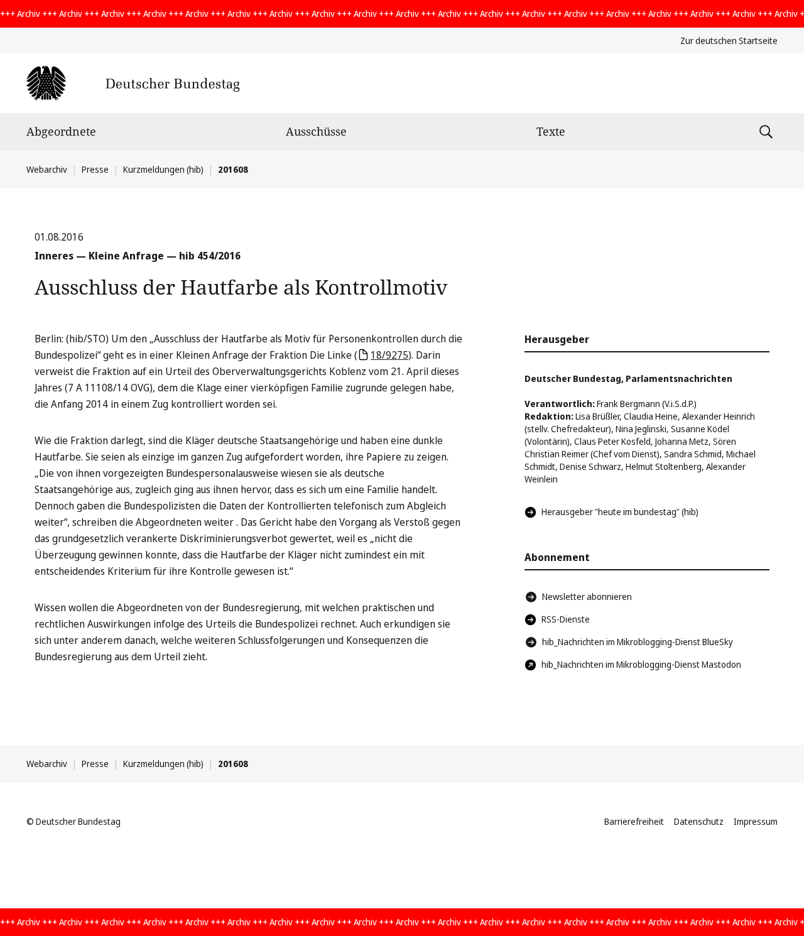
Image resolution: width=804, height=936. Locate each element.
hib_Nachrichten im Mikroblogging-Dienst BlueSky (637, 642)
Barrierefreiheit (634, 821)
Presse (95, 169)
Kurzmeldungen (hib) (163, 169)
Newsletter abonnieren (587, 596)
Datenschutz (699, 821)
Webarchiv (46, 169)
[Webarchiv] (132, 83)
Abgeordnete (61, 131)
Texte (550, 131)
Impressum (756, 821)
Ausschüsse (316, 131)
